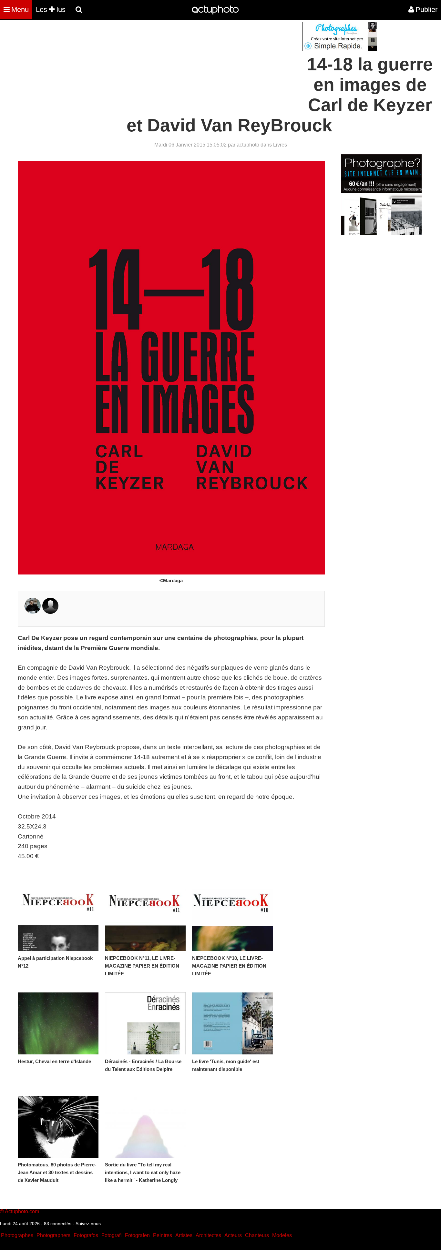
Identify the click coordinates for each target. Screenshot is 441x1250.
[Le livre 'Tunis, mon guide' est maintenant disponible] (232, 1023)
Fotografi (111, 1235)
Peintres (162, 1235)
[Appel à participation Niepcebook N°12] (58, 920)
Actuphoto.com (22, 1211)
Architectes (208, 1235)
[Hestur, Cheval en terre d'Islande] (58, 1023)
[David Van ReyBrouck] (50, 611)
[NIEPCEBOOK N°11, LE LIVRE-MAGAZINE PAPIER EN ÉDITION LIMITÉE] (145, 920)
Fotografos (86, 1235)
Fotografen (137, 1235)
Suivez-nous (88, 1223)
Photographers (53, 1235)
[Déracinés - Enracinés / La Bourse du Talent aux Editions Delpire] (145, 1023)
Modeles (282, 1235)
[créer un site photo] (381, 233)
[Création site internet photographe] (339, 49)
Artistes (183, 1235)
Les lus (51, 9)
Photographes (17, 1235)
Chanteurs (257, 1235)
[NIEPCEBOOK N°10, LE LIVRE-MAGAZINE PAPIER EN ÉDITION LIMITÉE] (232, 920)
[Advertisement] (181, 67)
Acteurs (233, 1235)
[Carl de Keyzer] (33, 611)
